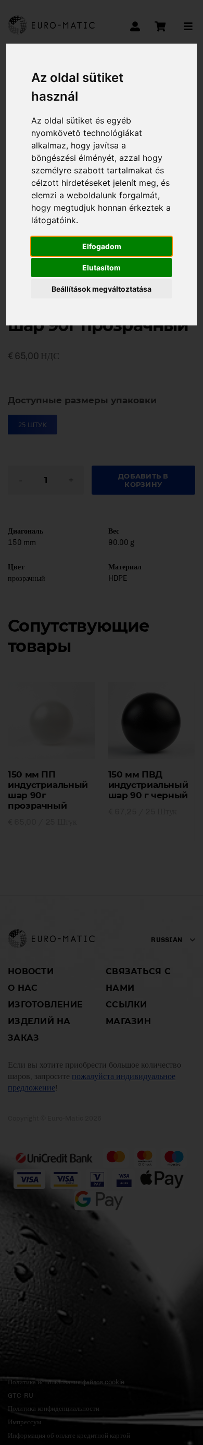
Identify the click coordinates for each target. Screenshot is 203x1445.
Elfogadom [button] (101, 246)
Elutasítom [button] (101, 267)
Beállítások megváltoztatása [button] (101, 288)
